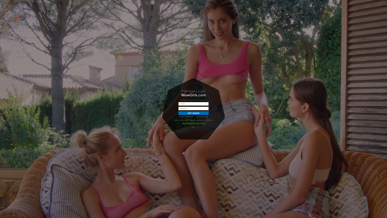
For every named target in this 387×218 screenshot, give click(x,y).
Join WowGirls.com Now (193, 123)
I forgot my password (186, 116)
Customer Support (201, 116)
